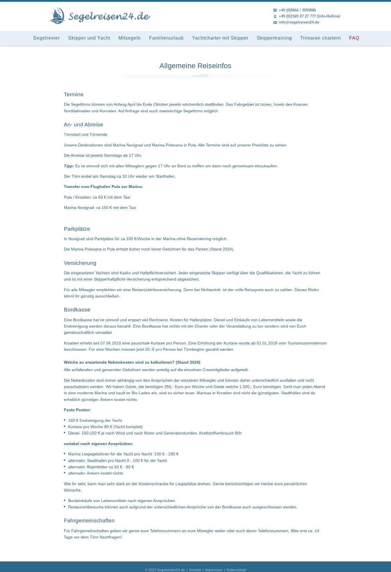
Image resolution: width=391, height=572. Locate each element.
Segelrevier (46, 38)
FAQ (354, 38)
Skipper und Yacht (89, 38)
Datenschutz (236, 570)
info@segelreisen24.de (299, 22)
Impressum (213, 570)
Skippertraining (274, 38)
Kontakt (195, 570)
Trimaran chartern (320, 38)
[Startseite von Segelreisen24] (100, 16)
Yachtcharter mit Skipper (220, 38)
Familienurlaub (166, 38)
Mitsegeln (130, 38)
